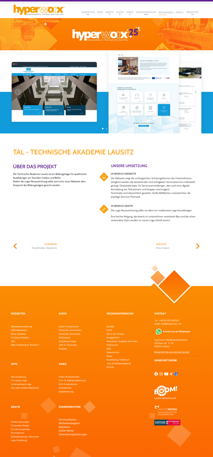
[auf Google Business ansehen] (176, 374)
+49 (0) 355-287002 (169, 320)
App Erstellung (18, 377)
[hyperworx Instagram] (161, 374)
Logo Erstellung (19, 440)
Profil (109, 330)
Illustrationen (17, 433)
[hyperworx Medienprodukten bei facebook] (156, 374)
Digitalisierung (66, 391)
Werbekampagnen (69, 423)
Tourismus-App (19, 380)
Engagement (112, 337)
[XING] (171, 374)
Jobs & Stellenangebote (118, 363)
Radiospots (64, 337)
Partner (110, 367)
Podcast (63, 348)
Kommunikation (68, 419)
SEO (13, 341)
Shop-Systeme (18, 334)
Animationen (65, 388)
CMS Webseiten (19, 330)
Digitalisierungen (67, 341)
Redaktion (64, 427)
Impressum (112, 345)
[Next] (195, 92)
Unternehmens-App (21, 384)
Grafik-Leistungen (20, 422)
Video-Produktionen (69, 377)
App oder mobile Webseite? (25, 388)
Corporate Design (20, 425)
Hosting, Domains (20, 337)
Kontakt (110, 326)
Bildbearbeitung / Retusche (25, 436)
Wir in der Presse (115, 334)
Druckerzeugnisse (20, 429)
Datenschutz (112, 352)
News (109, 356)
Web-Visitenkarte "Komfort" (25, 345)
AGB (108, 348)
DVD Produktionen (68, 384)
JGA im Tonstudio (68, 345)
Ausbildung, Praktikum (117, 359)
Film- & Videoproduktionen (72, 380)
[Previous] (17, 92)
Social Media (66, 430)
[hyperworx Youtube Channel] (166, 374)
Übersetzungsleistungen (73, 434)
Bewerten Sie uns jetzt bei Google (171, 352)
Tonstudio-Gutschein (69, 334)
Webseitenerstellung (21, 326)
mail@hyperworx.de (171, 324)
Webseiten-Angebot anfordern (122, 341)
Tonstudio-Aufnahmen (70, 330)
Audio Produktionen (69, 326)
